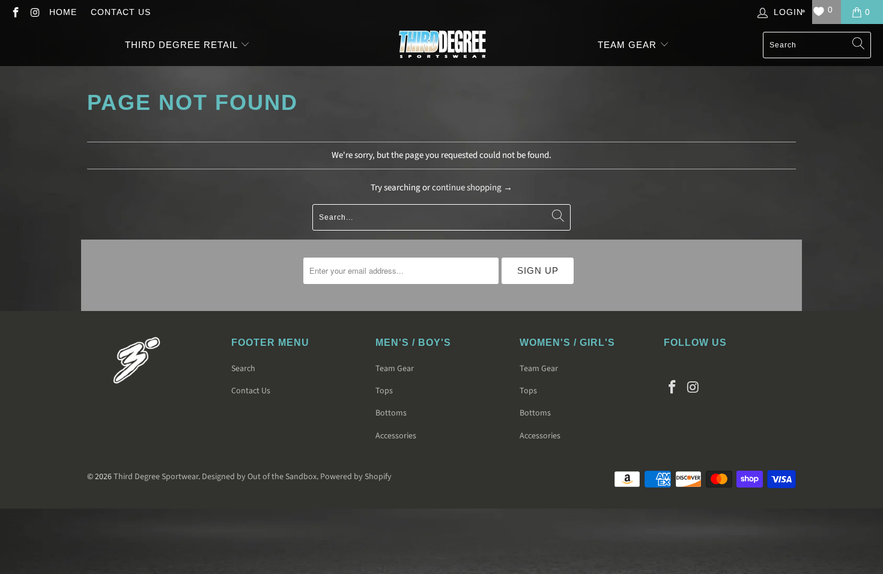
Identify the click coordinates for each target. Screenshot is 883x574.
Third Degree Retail (181, 45)
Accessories (395, 436)
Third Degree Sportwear (156, 477)
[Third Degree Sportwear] (442, 45)
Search (243, 369)
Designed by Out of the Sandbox (259, 477)
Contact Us (121, 12)
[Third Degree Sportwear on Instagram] (35, 12)
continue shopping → (472, 187)
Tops (384, 391)
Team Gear (629, 45)
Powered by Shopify (356, 477)
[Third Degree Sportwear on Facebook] (15, 12)
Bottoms (391, 413)
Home (63, 12)
